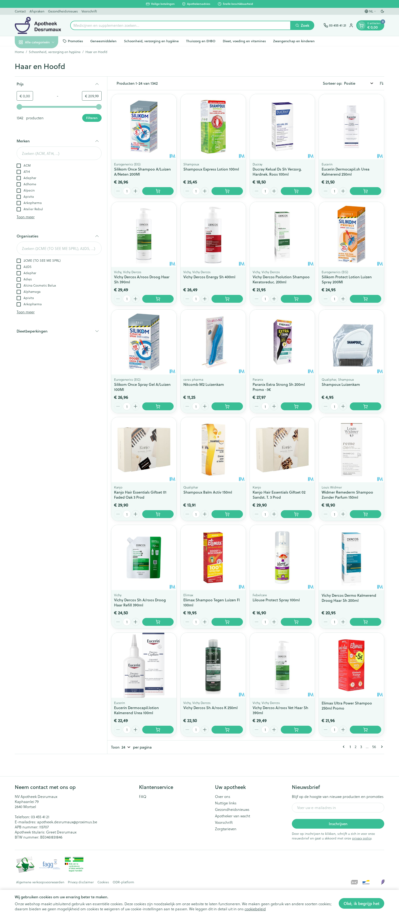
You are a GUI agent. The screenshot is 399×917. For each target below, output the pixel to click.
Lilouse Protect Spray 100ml (276, 599)
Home (19, 52)
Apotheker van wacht (232, 815)
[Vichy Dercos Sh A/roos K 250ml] (213, 665)
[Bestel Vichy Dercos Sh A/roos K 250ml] (227, 730)
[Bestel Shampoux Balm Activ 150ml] (227, 514)
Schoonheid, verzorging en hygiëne (151, 41)
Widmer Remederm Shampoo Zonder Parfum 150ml (347, 494)
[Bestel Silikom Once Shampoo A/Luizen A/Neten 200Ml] (158, 191)
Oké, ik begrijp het (361, 903)
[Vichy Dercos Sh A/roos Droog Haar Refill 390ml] (143, 557)
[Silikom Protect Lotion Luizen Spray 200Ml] (351, 234)
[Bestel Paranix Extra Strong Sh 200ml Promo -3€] (296, 406)
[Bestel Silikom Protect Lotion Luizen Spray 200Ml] (365, 299)
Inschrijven (338, 823)
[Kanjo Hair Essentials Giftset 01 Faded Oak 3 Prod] (143, 449)
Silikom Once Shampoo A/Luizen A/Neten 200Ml (142, 171)
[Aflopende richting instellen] (381, 83)
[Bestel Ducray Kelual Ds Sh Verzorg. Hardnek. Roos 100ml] (296, 191)
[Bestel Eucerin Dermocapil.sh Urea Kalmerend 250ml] (365, 191)
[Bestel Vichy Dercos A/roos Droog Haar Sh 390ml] (158, 299)
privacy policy (361, 838)
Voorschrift (89, 11)
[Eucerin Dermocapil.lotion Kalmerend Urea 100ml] (143, 665)
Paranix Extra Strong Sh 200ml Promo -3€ (279, 387)
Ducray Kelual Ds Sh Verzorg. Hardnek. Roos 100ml (277, 171)
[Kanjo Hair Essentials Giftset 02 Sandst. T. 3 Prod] (282, 449)
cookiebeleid (255, 908)
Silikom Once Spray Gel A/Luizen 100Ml (142, 387)
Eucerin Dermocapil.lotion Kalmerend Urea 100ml (136, 710)
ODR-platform (123, 882)
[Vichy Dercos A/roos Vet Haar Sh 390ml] (282, 665)
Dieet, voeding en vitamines (244, 41)
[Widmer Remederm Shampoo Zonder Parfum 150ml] (351, 449)
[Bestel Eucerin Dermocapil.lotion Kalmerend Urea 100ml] (158, 730)
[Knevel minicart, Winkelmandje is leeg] (361, 25)
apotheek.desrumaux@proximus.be (67, 821)
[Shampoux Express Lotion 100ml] (213, 126)
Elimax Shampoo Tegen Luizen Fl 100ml (211, 602)
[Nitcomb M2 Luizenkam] (213, 342)
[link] (344, 747)
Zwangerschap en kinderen (294, 41)
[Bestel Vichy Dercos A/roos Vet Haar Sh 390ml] (296, 730)
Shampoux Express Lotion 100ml (211, 169)
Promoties (75, 41)
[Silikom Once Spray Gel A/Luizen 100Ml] (143, 342)
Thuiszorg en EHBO (200, 41)
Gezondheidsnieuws (63, 11)
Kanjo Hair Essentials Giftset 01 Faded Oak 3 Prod (140, 494)
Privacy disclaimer (81, 882)
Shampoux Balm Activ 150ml (207, 492)
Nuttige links (225, 803)
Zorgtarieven (225, 828)
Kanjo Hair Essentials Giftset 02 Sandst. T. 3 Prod (279, 494)
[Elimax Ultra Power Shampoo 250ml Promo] (351, 665)
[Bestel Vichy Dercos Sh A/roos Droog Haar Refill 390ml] (158, 622)
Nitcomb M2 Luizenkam (203, 384)
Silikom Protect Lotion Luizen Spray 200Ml (347, 279)
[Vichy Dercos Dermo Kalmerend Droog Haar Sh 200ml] (351, 557)
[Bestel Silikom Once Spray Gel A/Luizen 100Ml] (158, 406)
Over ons (222, 796)
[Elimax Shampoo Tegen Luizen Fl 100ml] (213, 557)
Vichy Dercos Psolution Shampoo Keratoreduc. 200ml (281, 279)
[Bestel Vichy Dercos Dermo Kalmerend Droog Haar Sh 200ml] (365, 622)
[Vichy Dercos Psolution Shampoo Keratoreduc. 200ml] (282, 234)
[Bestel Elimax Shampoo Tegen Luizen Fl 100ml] (227, 622)
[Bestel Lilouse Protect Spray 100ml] (296, 622)
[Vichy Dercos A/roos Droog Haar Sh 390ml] (143, 234)
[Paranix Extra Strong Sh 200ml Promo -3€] (282, 342)
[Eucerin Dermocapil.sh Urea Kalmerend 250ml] (351, 126)
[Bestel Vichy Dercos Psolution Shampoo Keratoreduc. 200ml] (296, 299)
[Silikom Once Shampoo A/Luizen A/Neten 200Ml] (143, 126)
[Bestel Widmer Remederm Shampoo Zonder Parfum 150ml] (365, 514)
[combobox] (180, 25)
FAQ (142, 796)
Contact (20, 11)
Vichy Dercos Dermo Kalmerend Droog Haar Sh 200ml (349, 598)
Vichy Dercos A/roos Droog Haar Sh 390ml (141, 279)
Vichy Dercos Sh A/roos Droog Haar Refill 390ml (140, 602)
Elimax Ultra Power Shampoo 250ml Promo (347, 705)
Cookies (103, 882)
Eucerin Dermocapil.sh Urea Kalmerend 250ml (345, 171)
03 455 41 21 (40, 816)
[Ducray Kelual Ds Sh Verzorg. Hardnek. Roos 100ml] (282, 126)
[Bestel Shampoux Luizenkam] (365, 406)
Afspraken (37, 11)
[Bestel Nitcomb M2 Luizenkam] (227, 406)
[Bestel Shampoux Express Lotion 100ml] (227, 191)
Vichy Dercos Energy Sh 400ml (209, 276)
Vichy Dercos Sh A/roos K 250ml (210, 707)
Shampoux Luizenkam (341, 384)
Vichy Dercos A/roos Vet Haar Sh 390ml (280, 710)
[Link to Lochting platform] (383, 882)
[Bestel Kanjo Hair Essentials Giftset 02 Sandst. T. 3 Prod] (296, 514)
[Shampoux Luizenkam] (351, 342)
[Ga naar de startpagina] (38, 25)
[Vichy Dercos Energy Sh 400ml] (213, 234)
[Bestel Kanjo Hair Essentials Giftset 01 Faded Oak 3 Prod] (158, 514)
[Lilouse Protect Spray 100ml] (282, 557)
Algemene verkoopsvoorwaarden (40, 882)
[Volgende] (381, 747)
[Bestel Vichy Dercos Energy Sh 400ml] (227, 299)
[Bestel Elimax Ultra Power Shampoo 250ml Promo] (365, 730)
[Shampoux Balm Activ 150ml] (213, 449)
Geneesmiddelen (103, 41)
